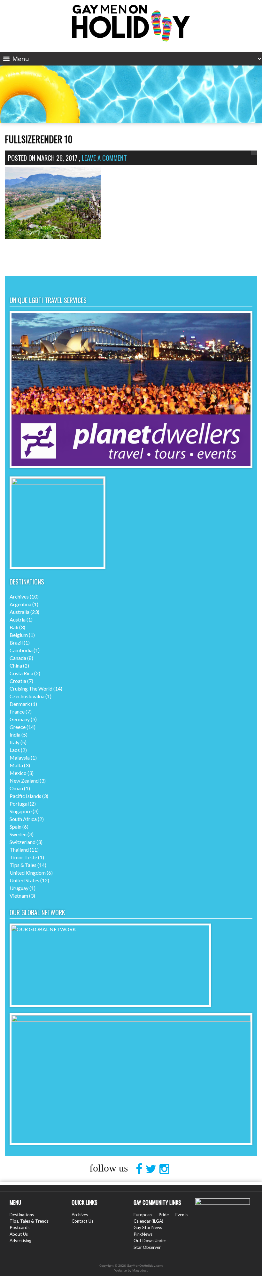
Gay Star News (148, 1227)
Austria (18, 619)
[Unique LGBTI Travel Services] (131, 466)
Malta (16, 765)
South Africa (23, 819)
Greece (18, 727)
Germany (20, 719)
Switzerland (22, 842)
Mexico (18, 773)
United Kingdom (28, 873)
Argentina (20, 604)
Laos (15, 750)
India (15, 734)
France (17, 711)
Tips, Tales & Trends (29, 1221)
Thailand (19, 850)
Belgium (19, 635)
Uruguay (19, 888)
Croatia (18, 681)
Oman (16, 788)
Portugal (19, 803)
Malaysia (20, 757)
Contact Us (82, 1221)
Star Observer (147, 1247)
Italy (14, 742)
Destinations (22, 1214)
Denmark (20, 704)
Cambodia (21, 650)
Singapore (21, 811)
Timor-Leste (23, 857)
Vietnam (19, 896)
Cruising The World (31, 688)
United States (24, 880)
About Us (19, 1234)
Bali (14, 627)
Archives (19, 596)
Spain (15, 827)
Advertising (20, 1240)
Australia (19, 612)
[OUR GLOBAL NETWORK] (110, 929)
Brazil (16, 642)
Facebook (141, 1169)
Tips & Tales (23, 865)
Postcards (19, 1227)
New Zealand (24, 780)
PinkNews (143, 1234)
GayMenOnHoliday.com (131, 23)
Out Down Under (150, 1240)
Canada (18, 658)
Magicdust (140, 1270)
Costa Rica (21, 673)
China (16, 665)
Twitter (152, 1169)
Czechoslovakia (27, 696)
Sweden (18, 834)
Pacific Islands (25, 796)
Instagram (166, 1169)
